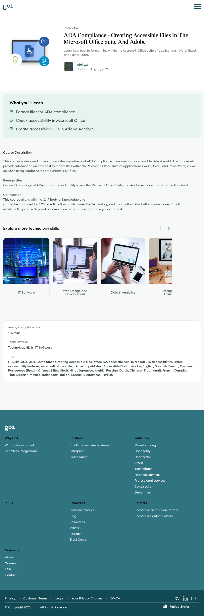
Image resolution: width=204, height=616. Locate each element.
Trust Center (79, 539)
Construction (143, 486)
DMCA (115, 598)
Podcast (75, 534)
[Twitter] (179, 598)
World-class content (19, 445)
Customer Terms (35, 598)
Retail (138, 463)
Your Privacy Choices (87, 598)
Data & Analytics (123, 292)
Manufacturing (145, 445)
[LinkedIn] (187, 598)
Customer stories (82, 510)
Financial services (147, 475)
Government (143, 492)
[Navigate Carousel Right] (169, 228)
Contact (11, 575)
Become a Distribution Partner (156, 510)
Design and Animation (170, 292)
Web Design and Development (75, 292)
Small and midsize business (90, 445)
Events (74, 528)
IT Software (26, 292)
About (9, 557)
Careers (11, 563)
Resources (77, 522)
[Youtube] (195, 598)
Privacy (10, 598)
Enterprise (77, 451)
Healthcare (142, 457)
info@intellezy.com (16, 209)
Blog (73, 516)
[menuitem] (37, 448)
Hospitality (142, 451)
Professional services (150, 480)
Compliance (78, 457)
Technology (143, 469)
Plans (9, 503)
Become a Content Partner (153, 516)
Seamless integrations (21, 451)
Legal (59, 598)
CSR (8, 569)
